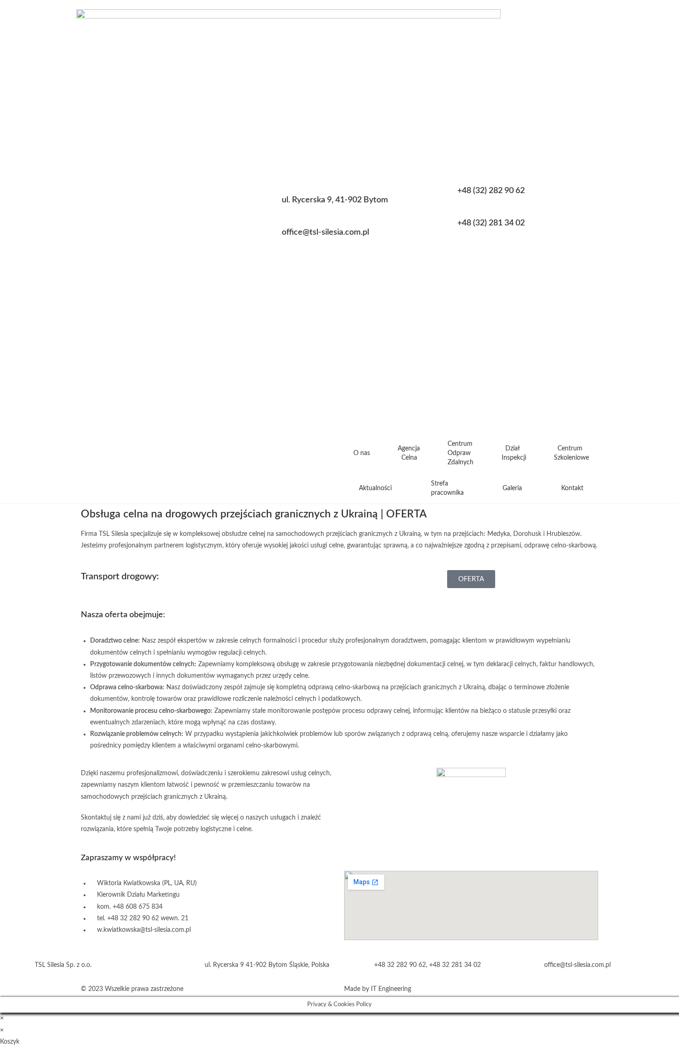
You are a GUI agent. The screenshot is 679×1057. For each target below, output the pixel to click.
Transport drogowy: (120, 576)
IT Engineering (391, 989)
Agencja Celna (409, 453)
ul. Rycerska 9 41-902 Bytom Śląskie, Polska (267, 965)
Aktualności (375, 488)
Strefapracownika (447, 488)
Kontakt (572, 488)
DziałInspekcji (514, 453)
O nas (361, 453)
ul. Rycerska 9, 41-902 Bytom (335, 200)
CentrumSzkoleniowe (571, 453)
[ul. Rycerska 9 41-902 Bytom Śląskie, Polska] (186, 965)
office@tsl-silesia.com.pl (325, 232)
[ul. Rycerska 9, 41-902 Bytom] (263, 205)
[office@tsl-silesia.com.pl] (263, 237)
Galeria (512, 488)
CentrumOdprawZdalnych (460, 453)
